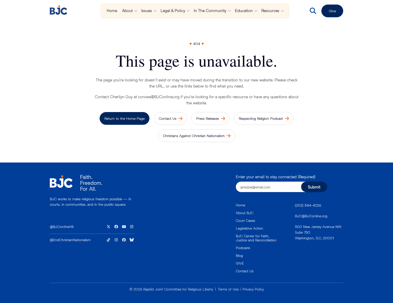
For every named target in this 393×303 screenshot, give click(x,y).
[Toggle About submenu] (136, 11)
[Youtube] (124, 226)
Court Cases (245, 220)
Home (112, 10)
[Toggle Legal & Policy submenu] (188, 11)
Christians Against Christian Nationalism (194, 135)
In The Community (210, 10)
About (127, 10)
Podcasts (243, 247)
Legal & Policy (173, 10)
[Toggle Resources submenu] (282, 11)
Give (332, 11)
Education (244, 10)
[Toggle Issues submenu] (155, 11)
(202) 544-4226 (308, 205)
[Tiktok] (108, 240)
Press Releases (207, 118)
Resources (270, 10)
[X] (108, 226)
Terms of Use (228, 289)
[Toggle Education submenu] (256, 11)
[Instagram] (131, 226)
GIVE (240, 263)
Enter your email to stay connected (275, 176)
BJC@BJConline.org (311, 216)
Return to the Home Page (124, 118)
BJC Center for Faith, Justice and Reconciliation (256, 238)
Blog (239, 255)
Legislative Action (249, 228)
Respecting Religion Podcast (261, 118)
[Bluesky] (131, 240)
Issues (146, 10)
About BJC (244, 212)
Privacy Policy (253, 289)
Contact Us (167, 118)
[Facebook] (116, 226)
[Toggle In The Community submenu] (229, 11)
